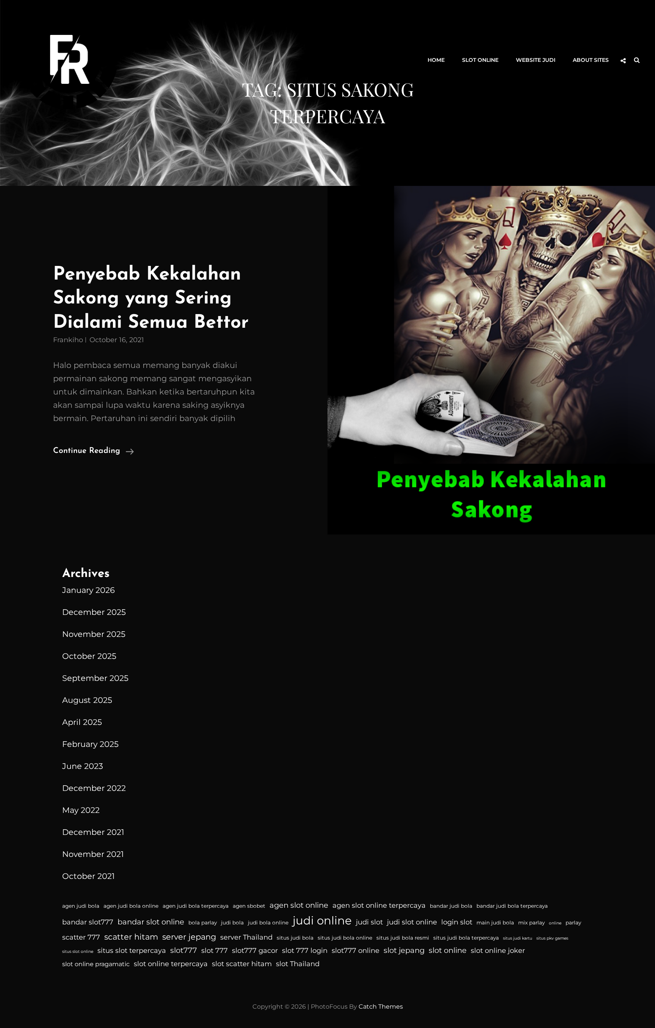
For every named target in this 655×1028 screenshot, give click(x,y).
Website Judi (535, 60)
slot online (448, 950)
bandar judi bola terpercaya (512, 906)
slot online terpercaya (171, 964)
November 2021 (93, 854)
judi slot (369, 922)
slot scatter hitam (242, 964)
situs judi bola (295, 938)
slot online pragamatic (96, 964)
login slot (456, 922)
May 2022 (81, 810)
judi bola (232, 923)
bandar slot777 (87, 922)
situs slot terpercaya (131, 950)
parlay (573, 923)
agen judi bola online (130, 906)
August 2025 (87, 700)
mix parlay (531, 923)
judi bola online (268, 923)
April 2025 (82, 722)
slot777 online (355, 950)
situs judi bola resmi (402, 938)
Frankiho (68, 340)
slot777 (183, 950)
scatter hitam (131, 937)
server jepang (189, 937)
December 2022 (94, 788)
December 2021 (93, 832)
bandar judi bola (451, 906)
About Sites (591, 60)
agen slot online (299, 905)
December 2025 (94, 612)
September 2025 (95, 678)
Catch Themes (381, 1006)
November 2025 (93, 634)
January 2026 (88, 590)
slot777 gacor (255, 950)
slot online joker (498, 950)
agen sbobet (249, 906)
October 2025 (89, 656)
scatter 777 (81, 937)
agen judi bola (80, 906)
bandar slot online (151, 921)
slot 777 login (305, 950)
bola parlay (202, 923)
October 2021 (88, 876)
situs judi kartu (517, 938)
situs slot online (77, 951)
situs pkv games (552, 938)
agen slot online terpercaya (379, 905)
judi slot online (412, 922)
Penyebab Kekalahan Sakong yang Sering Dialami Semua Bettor (151, 299)
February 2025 (90, 744)
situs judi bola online (345, 938)
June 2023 (82, 766)
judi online (322, 920)
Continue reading (93, 451)
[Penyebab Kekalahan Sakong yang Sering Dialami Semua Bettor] (491, 360)
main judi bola (495, 923)
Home (436, 60)
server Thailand (246, 937)
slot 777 (214, 950)
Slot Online (480, 60)
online (555, 923)
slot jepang (404, 950)
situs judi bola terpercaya (466, 938)
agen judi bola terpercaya (196, 906)
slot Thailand (298, 964)
